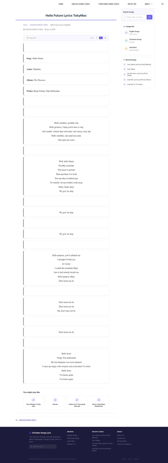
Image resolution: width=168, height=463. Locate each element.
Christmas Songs (73, 438)
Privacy (123, 459)
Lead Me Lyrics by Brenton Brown (101, 449)
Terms (130, 459)
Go (149, 17)
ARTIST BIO (132, 4)
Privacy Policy (122, 441)
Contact (136, 459)
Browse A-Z (71, 444)
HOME (61, 4)
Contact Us (121, 438)
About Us (120, 435)
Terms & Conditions (124, 444)
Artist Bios (71, 441)
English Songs (72, 435)
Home (25, 25)
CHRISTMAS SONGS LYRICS (109, 4)
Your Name (96, 440)
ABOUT (147, 4)
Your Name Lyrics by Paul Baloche (101, 436)
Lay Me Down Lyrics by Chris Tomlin (102, 444)
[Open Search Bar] (162, 4)
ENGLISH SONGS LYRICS (81, 4)
